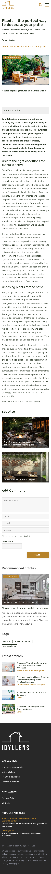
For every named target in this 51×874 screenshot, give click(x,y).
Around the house (11, 46)
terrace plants (9, 646)
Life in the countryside (34, 46)
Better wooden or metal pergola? (20, 479)
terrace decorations (22, 641)
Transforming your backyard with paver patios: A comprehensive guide (23, 443)
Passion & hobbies (10, 782)
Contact (6, 803)
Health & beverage (11, 777)
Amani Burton (8, 40)
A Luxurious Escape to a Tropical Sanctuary (31, 693)
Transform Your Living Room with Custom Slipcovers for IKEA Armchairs (32, 665)
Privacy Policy (9, 798)
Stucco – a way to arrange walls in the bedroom (25, 608)
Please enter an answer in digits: (17, 536)
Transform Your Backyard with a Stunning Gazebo (31, 708)
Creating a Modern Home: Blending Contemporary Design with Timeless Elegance (33, 679)
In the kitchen (8, 772)
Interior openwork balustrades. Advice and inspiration (21, 834)
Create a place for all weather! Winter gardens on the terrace (24, 824)
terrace (6, 641)
